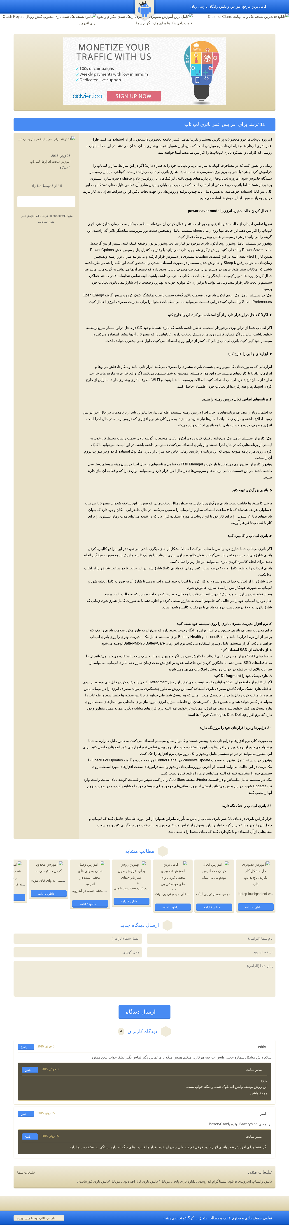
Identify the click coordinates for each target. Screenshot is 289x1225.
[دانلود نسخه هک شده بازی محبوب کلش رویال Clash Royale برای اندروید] (48, 20)
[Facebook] (46, 202)
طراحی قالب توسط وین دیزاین (36, 1218)
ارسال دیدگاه (141, 1012)
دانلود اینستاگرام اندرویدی (217, 1181)
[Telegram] (64, 202)
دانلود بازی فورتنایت (94, 1181)
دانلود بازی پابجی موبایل (178, 1181)
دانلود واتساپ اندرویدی (255, 1181)
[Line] (34, 202)
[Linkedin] (52, 202)
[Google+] (40, 202)
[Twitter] (58, 202)
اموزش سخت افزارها (56, 161)
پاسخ (24, 1047)
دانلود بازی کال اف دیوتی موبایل (134, 1181)
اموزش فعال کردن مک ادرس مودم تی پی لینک (231, 894)
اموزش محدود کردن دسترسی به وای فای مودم (66, 881)
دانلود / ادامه (253, 907)
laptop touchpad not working (259, 894)
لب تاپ (35, 161)
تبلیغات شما (26, 1172)
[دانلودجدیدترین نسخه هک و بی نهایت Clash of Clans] (241, 17)
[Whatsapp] (28, 202)
